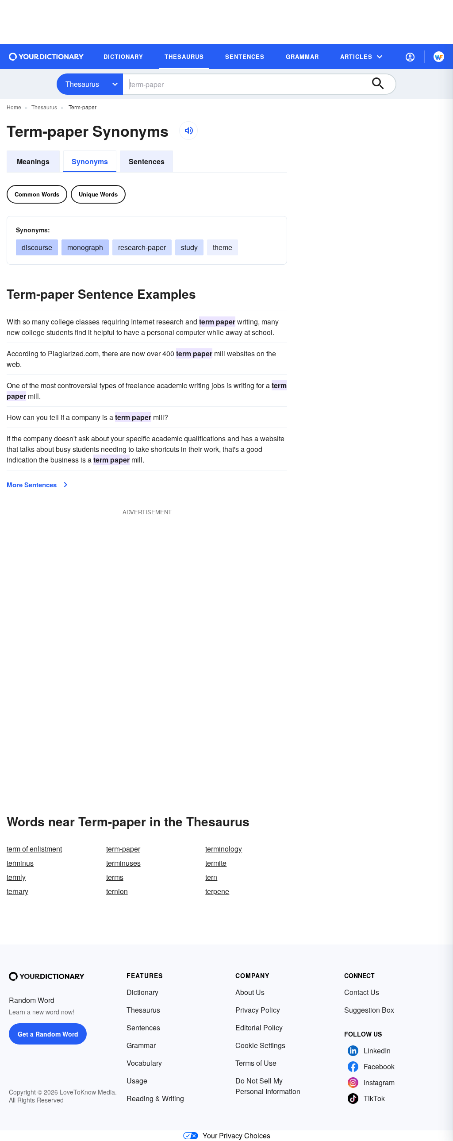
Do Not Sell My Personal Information (267, 1085)
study (189, 247)
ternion (117, 891)
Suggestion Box (369, 1010)
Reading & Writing (155, 1098)
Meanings (33, 161)
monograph (85, 247)
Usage (137, 1080)
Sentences (147, 161)
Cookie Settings (260, 1045)
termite (215, 863)
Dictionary (142, 992)
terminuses (123, 863)
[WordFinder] (439, 57)
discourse (37, 247)
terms (114, 877)
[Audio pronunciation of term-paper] (188, 130)
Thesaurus (82, 84)
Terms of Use (255, 1063)
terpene (217, 891)
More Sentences (32, 485)
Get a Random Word (48, 1033)
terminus (20, 863)
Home (14, 107)
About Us (250, 992)
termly (16, 877)
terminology (223, 849)
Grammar (141, 1045)
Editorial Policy (259, 1027)
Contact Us (361, 992)
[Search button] (382, 84)
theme (222, 247)
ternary (17, 891)
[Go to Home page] (46, 57)
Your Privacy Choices (236, 1135)
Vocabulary (144, 1063)
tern (211, 877)
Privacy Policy (257, 1010)
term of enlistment (34, 849)
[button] (410, 56)
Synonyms (90, 161)
